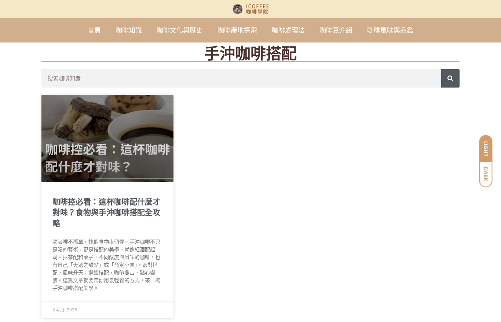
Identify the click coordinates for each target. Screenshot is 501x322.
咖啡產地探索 (237, 30)
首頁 (94, 30)
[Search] (450, 78)
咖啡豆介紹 (335, 30)
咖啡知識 (129, 30)
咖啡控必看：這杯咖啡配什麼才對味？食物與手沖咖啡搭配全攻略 (106, 212)
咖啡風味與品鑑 (390, 30)
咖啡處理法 (288, 30)
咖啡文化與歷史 (180, 30)
